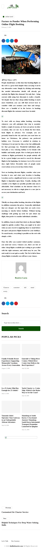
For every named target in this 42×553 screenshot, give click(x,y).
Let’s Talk (5, 541)
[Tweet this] (7, 41)
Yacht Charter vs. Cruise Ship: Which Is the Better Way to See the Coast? (31, 390)
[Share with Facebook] (3, 41)
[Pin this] (16, 41)
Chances (6, 287)
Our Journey (15, 541)
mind (32, 287)
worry (5, 291)
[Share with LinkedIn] (12, 41)
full (25, 287)
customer (16, 287)
